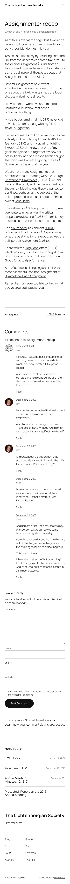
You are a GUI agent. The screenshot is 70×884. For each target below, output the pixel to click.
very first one (37, 88)
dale (18, 31)
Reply (19, 391)
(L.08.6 (49, 228)
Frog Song (32, 248)
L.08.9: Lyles (54, 314)
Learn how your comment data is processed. (35, 724)
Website (9, 677)
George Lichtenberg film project (34, 178)
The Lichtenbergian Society (24, 5)
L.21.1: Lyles (12, 758)
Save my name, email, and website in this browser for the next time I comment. (35, 693)
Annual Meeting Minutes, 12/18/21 (16, 779)
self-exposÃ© (20, 208)
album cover (19, 228)
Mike (18, 482)
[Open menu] (63, 5)
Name (8, 648)
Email (8, 662)
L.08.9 (19, 147)
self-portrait (13, 240)
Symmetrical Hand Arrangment (25, 276)
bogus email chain (26, 119)
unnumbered (48, 104)
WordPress (59, 877)
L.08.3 (52, 208)
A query (13, 314)
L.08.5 (40, 216)
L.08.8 (44, 240)
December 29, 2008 (26, 345)
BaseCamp (22, 201)
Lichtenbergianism (46, 31)
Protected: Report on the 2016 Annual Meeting (25, 793)
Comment (10, 609)
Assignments (29, 31)
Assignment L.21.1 (17, 768)
